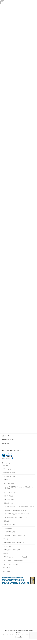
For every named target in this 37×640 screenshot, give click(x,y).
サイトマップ (6, 568)
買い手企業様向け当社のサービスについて (17, 517)
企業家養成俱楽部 (10, 532)
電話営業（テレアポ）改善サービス (15, 535)
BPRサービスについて (8, 439)
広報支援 (6, 521)
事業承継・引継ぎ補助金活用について (15, 510)
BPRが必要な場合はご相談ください (14, 542)
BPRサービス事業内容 (9, 472)
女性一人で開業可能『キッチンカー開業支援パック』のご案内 (20, 488)
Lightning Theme (22, 635)
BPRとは (5, 539)
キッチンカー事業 (9, 483)
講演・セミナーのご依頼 (11, 564)
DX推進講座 (8, 528)
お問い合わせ (5, 443)
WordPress (12, 635)
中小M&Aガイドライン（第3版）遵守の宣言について (20, 506)
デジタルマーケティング (11, 492)
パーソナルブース (9, 499)
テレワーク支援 (8, 496)
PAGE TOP (34, 618)
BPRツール (7, 480)
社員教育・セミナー (9, 524)
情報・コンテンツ (6, 436)
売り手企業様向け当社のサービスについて (17, 514)
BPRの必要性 (8, 546)
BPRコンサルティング (10, 476)
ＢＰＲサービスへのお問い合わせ (13, 560)
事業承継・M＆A (8, 503)
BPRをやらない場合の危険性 (12, 550)
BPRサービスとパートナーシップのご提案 (16, 557)
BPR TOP (5, 465)
